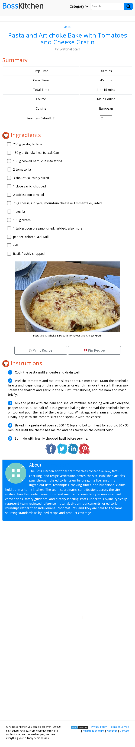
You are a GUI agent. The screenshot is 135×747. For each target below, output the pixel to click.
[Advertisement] (67, 569)
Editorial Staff (56, 465)
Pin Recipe (96, 350)
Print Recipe (42, 350)
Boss (23, 6)
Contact (124, 730)
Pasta (67, 27)
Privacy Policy (99, 726)
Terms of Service (119, 726)
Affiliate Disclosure (93, 730)
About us (112, 730)
